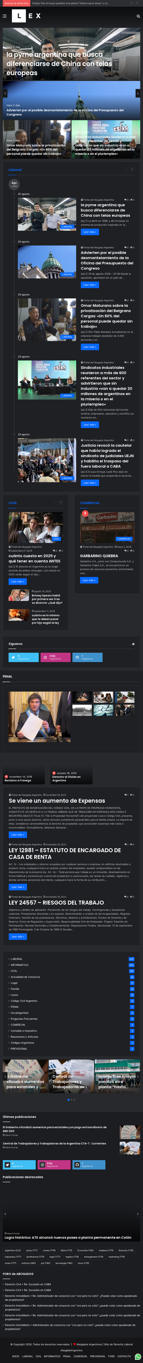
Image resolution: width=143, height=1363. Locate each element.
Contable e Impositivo (24, 1030)
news (10, 1263)
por (45, 1263)
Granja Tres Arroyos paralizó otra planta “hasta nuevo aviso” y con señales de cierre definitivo (86, 3)
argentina (13, 1250)
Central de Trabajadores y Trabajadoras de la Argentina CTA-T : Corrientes (71, 1087)
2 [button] (71, 1099)
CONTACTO (124, 1356)
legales (72, 1256)
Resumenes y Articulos (24, 1036)
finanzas (126, 1250)
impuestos (13, 1256)
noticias (28, 1263)
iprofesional (35, 1256)
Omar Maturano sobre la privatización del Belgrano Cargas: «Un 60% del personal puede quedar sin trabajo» (36, 149)
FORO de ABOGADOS (18, 1274)
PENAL (15, 1006)
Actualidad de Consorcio (25, 976)
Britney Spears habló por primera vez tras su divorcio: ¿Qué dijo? (47, 599)
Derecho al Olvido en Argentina (66, 778)
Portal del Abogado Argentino (99, 199)
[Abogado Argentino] (26, 15)
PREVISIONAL (19, 1048)
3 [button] (74, 1099)
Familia (15, 988)
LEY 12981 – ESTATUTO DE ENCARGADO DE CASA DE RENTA (65, 853)
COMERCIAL (18, 1024)
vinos (83, 1263)
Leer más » (90, 231)
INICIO (15, 1356)
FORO (111, 1356)
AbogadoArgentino (71, 1350)
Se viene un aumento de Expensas (57, 801)
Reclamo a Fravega (18, 780)
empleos (106, 1250)
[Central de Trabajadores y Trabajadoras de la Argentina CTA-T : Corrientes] (130, 1148)
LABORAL (17, 958)
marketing (117, 1256)
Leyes (14, 994)
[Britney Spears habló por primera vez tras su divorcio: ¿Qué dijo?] (19, 595)
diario (66, 1250)
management (93, 1256)
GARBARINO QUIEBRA (99, 555)
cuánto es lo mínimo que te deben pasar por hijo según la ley (46, 618)
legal (55, 1256)
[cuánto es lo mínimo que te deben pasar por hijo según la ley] (19, 615)
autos (32, 1250)
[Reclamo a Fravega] (24, 769)
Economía (85, 1250)
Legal (14, 982)
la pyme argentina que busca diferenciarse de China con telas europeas (59, 63)
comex (49, 1250)
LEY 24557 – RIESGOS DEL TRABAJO (56, 903)
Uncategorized (19, 1012)
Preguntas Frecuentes (24, 1018)
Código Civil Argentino (24, 1000)
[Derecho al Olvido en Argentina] (71, 769)
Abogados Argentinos (89, 1344)
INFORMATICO (19, 964)
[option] (71, 93)
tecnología (63, 1263)
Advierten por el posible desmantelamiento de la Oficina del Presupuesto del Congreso (65, 112)
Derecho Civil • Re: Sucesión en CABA (28, 1284)
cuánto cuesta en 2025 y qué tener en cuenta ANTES (34, 558)
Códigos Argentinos (22, 1042)
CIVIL (14, 970)
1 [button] (68, 1100)
